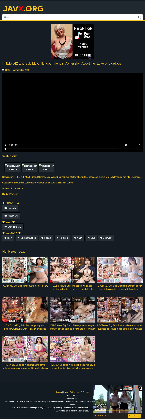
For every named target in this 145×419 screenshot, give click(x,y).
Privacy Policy (69, 392)
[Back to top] (137, 410)
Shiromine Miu (14, 226)
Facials (47, 237)
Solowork (107, 237)
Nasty (79, 237)
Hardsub (11, 208)
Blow (9, 237)
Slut (92, 237)
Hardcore (63, 237)
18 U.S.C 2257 (82, 392)
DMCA (59, 392)
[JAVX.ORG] (23, 8)
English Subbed (28, 237)
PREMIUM (12, 215)
